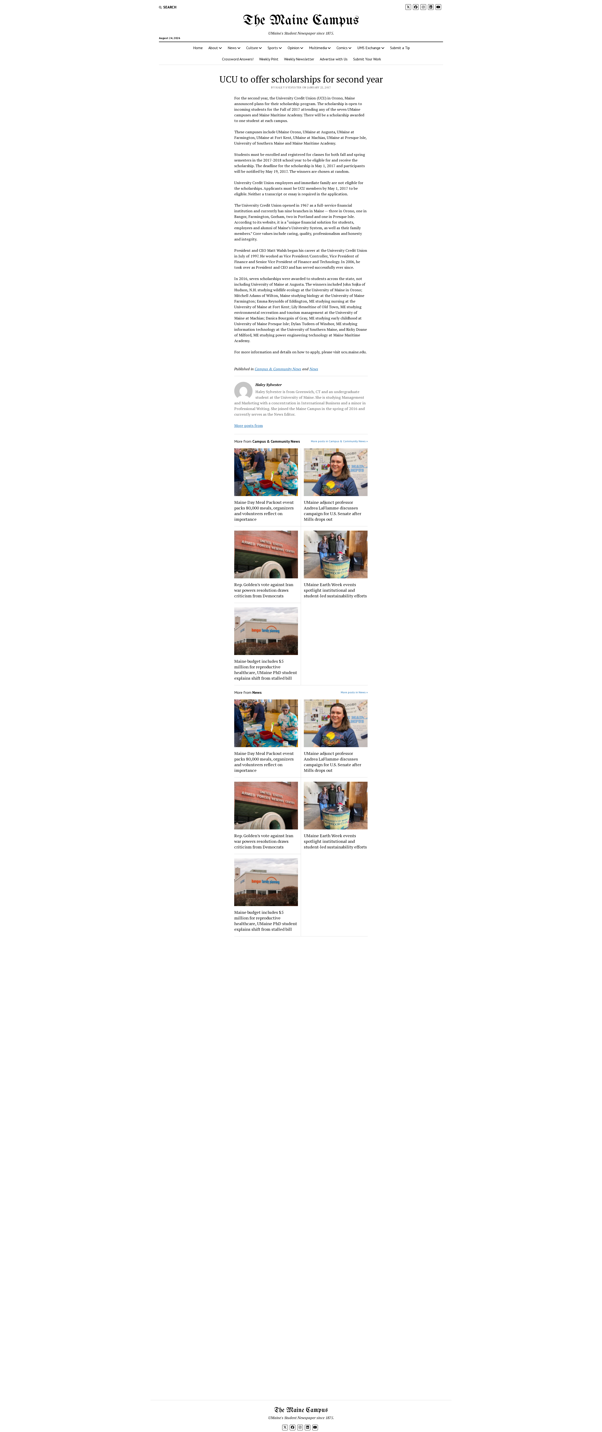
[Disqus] (301, 999)
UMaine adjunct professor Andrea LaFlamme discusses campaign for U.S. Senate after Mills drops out (332, 510)
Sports (273, 47)
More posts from (248, 425)
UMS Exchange (368, 47)
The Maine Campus (301, 20)
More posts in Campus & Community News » (339, 441)
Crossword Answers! (237, 59)
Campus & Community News (278, 368)
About (213, 47)
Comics (342, 47)
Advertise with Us (334, 59)
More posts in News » (354, 692)
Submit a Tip (400, 47)
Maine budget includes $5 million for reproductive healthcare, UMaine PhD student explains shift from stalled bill (265, 669)
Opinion (293, 47)
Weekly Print (268, 59)
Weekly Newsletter (299, 59)
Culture (252, 47)
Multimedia (318, 47)
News (232, 47)
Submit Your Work (367, 59)
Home (198, 47)
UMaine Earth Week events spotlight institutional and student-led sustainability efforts (335, 590)
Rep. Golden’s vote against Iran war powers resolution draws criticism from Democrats (263, 590)
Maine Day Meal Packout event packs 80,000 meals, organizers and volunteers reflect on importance (264, 510)
